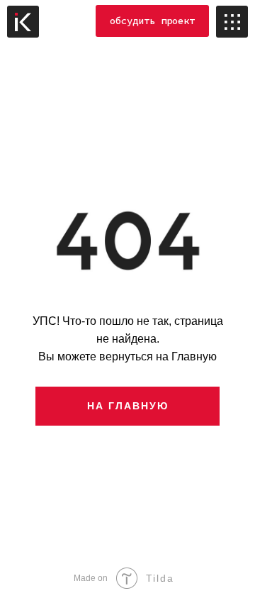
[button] (152, 21)
